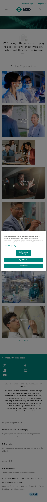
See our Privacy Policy (10, 246)
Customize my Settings (23, 253)
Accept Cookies (23, 266)
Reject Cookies (23, 260)
